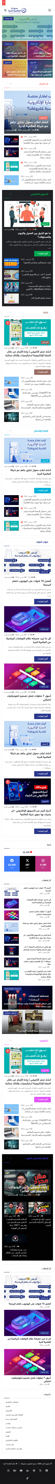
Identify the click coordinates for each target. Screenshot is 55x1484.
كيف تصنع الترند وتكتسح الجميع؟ (37, 263)
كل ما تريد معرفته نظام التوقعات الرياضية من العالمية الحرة (16, 56)
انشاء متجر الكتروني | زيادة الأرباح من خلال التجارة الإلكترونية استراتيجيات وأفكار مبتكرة (37, 169)
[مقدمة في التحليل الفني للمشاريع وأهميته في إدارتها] (11, 417)
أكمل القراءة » (43, 254)
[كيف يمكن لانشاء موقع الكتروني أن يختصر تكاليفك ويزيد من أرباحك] (11, 180)
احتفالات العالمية (25, 84)
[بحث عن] (5, 11)
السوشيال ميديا (11, 1419)
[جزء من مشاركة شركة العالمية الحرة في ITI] (27, 1022)
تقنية (21, 1041)
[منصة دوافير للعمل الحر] (11, 298)
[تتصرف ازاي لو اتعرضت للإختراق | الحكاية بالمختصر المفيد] (39, 1208)
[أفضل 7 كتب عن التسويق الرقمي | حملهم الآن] (11, 275)
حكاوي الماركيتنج (12, 1440)
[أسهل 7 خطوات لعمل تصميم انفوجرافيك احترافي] (40, 50)
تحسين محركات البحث (14, 1428)
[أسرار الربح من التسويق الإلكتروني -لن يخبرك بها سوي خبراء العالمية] (40, 69)
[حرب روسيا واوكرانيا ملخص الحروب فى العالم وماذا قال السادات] (15, 1238)
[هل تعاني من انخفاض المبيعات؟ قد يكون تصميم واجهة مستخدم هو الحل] (11, 951)
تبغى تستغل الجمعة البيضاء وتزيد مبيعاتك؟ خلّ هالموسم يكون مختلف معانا (37, 155)
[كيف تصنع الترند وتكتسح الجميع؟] (11, 263)
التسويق (8, 63)
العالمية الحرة (11, 130)
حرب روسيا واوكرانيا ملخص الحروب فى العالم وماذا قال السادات (16, 1253)
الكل (16, 84)
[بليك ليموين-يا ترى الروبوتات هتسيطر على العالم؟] (27, 1182)
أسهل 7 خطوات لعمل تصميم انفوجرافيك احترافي (42, 56)
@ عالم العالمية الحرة (10, 1464)
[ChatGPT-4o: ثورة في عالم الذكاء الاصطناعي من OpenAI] (11, 393)
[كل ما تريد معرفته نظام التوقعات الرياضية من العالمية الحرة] (14, 50)
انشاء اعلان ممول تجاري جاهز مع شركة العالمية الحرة (16, 75)
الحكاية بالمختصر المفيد (14, 1415)
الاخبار (34, 84)
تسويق (8, 1432)
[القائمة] (49, 11)
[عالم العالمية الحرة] (17, 10)
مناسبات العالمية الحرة (12, 989)
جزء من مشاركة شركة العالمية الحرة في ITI (33, 1031)
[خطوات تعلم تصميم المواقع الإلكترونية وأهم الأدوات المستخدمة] (11, 405)
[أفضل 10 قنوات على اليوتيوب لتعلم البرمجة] (27, 27)
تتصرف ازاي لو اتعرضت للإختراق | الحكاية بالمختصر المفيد (40, 1222)
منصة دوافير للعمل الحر (41, 298)
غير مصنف (8, 18)
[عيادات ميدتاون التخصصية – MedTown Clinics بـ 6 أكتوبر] (11, 287)
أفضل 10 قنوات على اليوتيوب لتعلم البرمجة (33, 37)
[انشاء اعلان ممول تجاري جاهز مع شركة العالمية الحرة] (14, 69)
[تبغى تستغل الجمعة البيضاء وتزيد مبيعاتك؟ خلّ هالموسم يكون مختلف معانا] (11, 152)
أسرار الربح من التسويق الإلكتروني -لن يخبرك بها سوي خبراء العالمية (41, 75)
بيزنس (8, 1423)
